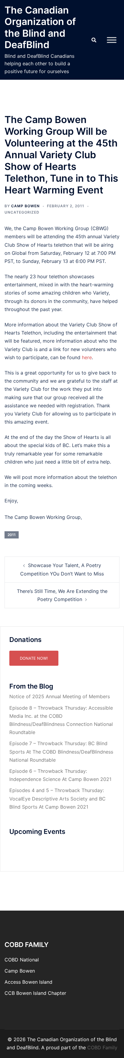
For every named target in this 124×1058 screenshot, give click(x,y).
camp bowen (25, 206)
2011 (12, 534)
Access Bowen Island (28, 982)
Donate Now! (34, 658)
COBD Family (102, 1047)
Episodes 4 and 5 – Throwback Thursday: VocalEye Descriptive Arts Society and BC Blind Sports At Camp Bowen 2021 (57, 798)
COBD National (22, 960)
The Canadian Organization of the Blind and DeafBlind (40, 27)
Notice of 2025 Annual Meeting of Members (59, 696)
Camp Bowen (20, 971)
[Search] (93, 40)
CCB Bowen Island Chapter (35, 993)
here (87, 357)
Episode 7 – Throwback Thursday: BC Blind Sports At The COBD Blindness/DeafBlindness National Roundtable (61, 751)
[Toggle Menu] (111, 40)
